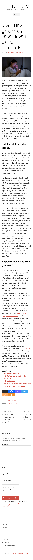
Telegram (5, 527)
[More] (11, 394)
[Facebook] (11, 391)
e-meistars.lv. (26, 348)
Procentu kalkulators (8, 545)
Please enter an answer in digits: (12, 487)
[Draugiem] (5, 394)
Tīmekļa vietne (6, 480)
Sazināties (5, 542)
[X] (5, 391)
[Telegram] (24, 391)
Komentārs (6, 444)
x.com (4, 530)
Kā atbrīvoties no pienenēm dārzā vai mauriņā (8, 417)
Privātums (5, 539)
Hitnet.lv (16, 6)
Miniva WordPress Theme (20, 553)
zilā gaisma (13, 403)
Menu (17, 14)
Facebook (5, 524)
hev (7, 403)
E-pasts (5, 474)
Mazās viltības (12, 401)
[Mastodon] (18, 391)
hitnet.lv (20, 52)
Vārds (4, 467)
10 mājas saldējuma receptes (26, 416)
